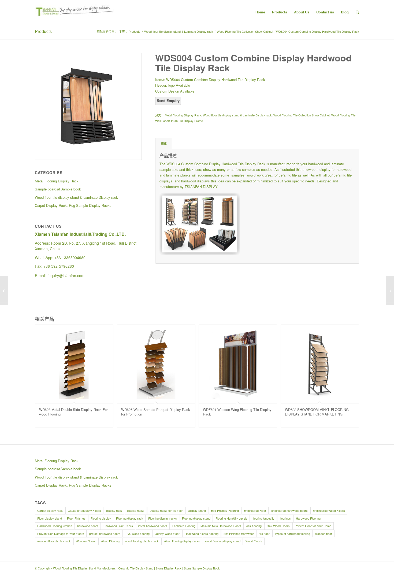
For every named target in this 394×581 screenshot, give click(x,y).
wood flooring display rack (142, 541)
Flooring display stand (196, 518)
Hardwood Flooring (308, 518)
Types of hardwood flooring (292, 533)
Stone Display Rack (168, 568)
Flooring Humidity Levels (231, 518)
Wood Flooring (110, 541)
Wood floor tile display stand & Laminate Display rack (178, 32)
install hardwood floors (152, 526)
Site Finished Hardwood (239, 533)
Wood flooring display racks (182, 541)
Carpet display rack (50, 510)
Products (43, 31)
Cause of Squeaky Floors (84, 510)
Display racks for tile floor (166, 510)
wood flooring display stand (222, 541)
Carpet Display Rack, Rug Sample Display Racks (73, 485)
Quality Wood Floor (167, 533)
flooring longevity (263, 518)
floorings (285, 518)
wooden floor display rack (54, 541)
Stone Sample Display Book (202, 568)
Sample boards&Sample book (58, 468)
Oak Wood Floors (278, 526)
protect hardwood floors (104, 533)
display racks (135, 510)
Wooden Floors (86, 541)
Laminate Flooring (183, 526)
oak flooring (254, 526)
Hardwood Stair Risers (118, 526)
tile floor (264, 533)
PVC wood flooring (137, 533)
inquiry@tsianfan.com (66, 275)
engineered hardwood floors (289, 510)
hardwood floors (87, 526)
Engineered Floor (255, 510)
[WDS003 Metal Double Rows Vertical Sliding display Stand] (4, 290)
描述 (164, 143)
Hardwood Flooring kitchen (54, 526)
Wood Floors (254, 541)
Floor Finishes (76, 518)
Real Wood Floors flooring (201, 533)
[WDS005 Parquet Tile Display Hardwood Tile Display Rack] (390, 290)
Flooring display (101, 518)
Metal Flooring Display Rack (183, 115)
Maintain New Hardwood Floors (220, 526)
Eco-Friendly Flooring (225, 510)
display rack (114, 510)
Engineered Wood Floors (329, 510)
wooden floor (323, 533)
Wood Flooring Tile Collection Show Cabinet (245, 32)
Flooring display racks (162, 518)
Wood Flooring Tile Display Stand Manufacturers (84, 568)
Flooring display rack (129, 518)
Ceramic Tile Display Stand (135, 568)
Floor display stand (49, 518)
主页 (122, 32)
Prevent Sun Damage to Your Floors (60, 533)
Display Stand (197, 510)
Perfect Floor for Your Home (313, 526)
